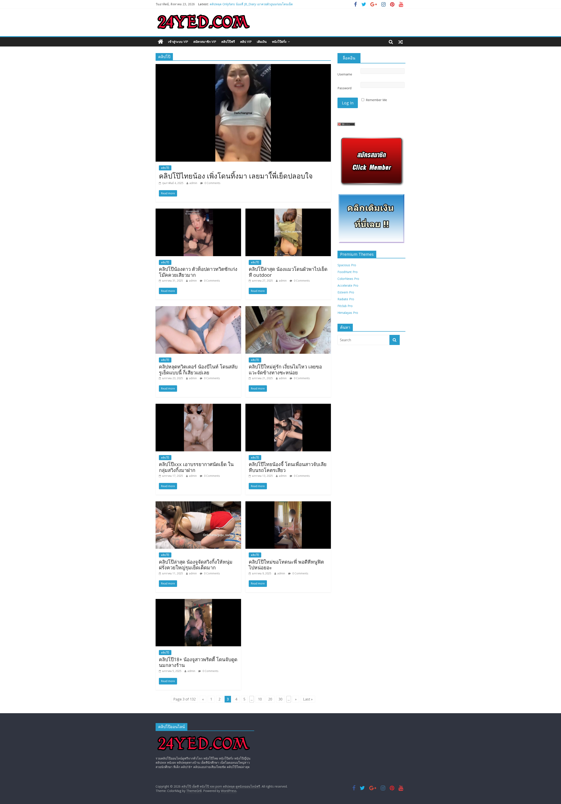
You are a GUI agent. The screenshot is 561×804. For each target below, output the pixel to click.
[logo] (204, 736)
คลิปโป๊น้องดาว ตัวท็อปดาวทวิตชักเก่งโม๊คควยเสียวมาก (198, 272)
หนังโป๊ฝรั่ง (279, 41)
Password (344, 88)
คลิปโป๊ (165, 168)
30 (280, 699)
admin (193, 183)
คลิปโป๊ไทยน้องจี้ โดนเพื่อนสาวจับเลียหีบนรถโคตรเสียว (288, 467)
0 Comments (212, 183)
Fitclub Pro (345, 306)
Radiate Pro (345, 299)
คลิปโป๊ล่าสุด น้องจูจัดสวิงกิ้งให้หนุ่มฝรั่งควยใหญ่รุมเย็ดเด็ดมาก (196, 564)
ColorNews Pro (348, 279)
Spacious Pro (346, 265)
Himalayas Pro (347, 313)
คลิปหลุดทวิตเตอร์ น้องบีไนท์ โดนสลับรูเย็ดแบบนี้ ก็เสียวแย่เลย (198, 369)
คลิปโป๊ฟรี (228, 41)
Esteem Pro (345, 292)
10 (260, 699)
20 (270, 699)
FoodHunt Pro (347, 272)
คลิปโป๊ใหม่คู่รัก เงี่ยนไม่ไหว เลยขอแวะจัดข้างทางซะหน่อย (285, 369)
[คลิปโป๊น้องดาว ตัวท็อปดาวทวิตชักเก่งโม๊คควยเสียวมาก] (198, 211)
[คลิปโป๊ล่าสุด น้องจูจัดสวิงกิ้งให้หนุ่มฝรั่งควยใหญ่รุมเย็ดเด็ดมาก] (198, 504)
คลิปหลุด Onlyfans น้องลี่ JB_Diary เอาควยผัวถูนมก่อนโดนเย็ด (251, 4)
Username (344, 74)
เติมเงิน (262, 41)
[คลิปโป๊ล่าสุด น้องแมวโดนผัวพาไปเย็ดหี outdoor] (288, 211)
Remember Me (376, 100)
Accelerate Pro (347, 285)
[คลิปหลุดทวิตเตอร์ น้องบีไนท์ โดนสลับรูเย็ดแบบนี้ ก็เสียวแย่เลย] (198, 308)
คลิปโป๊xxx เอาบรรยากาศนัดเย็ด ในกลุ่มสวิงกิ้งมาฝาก (196, 467)
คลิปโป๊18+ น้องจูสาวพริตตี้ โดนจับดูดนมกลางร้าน (198, 662)
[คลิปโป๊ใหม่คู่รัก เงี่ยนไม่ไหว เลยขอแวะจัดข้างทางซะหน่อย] (288, 308)
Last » (308, 699)
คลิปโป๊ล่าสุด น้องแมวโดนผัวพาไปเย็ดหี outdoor (288, 272)
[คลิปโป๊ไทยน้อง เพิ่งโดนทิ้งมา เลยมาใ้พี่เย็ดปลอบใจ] (243, 66)
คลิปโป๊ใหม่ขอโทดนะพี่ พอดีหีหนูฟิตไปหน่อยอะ (286, 564)
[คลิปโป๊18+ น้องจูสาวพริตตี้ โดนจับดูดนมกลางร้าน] (198, 601)
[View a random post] (400, 41)
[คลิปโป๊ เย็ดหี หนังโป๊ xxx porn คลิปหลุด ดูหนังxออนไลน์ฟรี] (160, 41)
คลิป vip (246, 41)
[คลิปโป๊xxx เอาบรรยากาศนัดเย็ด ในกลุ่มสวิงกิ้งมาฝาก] (198, 406)
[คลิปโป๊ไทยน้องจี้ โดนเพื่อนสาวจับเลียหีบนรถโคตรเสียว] (288, 406)
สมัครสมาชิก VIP (204, 41)
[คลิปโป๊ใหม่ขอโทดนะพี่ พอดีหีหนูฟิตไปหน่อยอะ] (288, 504)
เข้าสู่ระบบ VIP (178, 41)
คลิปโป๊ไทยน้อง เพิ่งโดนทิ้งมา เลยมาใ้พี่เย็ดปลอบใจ (236, 175)
